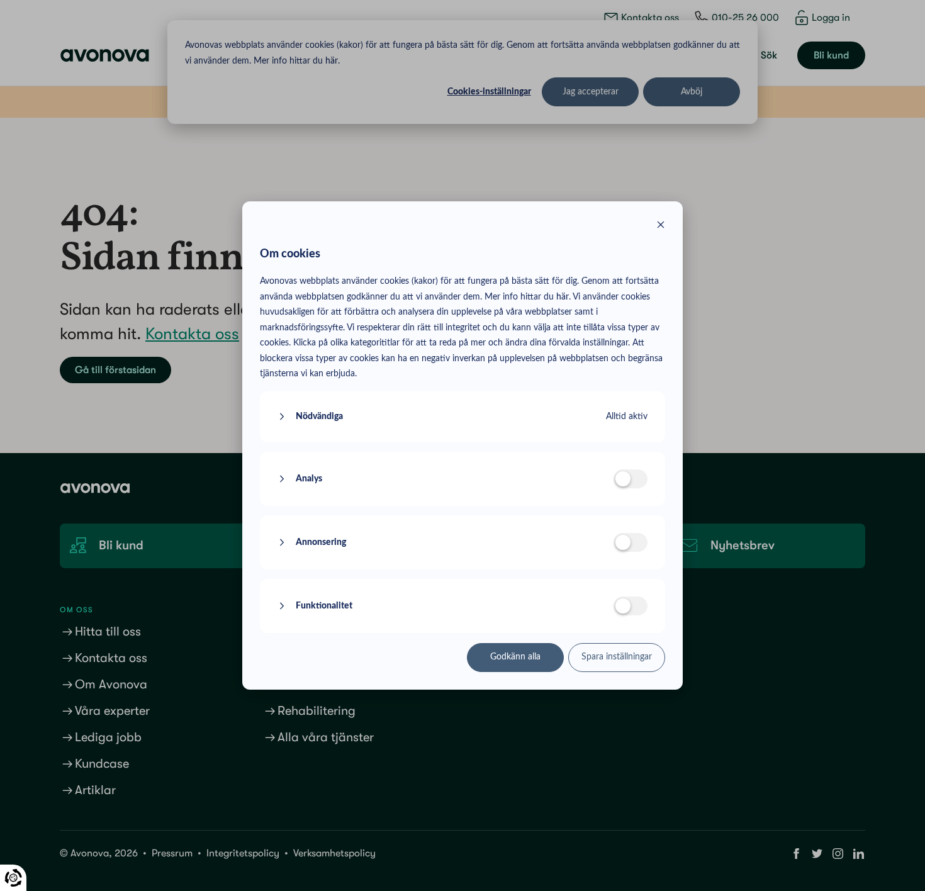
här (562, 297)
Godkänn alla (515, 657)
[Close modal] (660, 227)
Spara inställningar (616, 657)
